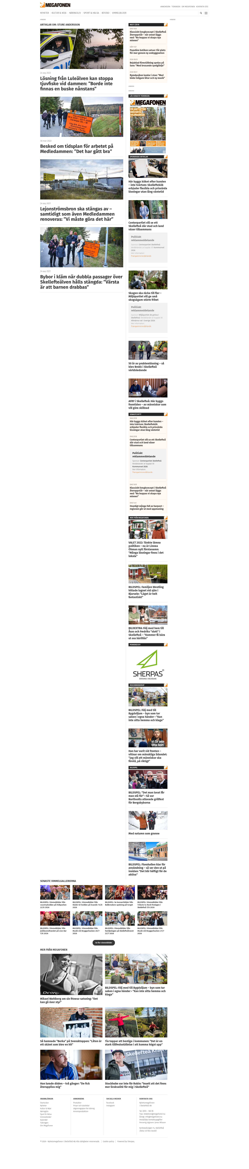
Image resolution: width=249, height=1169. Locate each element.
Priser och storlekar (81, 1106)
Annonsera (165, 7)
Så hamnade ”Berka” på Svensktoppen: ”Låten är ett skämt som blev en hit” (71, 1043)
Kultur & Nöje (59, 13)
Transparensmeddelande (141, 256)
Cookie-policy (108, 1141)
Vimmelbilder (119, 13)
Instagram (110, 1106)
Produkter (77, 1103)
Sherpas (130, 1141)
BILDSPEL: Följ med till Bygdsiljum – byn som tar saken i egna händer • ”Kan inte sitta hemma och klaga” (146, 715)
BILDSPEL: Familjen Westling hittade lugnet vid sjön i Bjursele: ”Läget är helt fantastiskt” (146, 592)
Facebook (110, 1103)
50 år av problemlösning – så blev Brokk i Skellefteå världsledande (146, 367)
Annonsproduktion (80, 1111)
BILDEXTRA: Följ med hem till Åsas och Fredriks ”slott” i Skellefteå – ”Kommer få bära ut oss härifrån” (147, 633)
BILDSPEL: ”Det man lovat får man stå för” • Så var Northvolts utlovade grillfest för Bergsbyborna (146, 797)
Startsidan (44, 1103)
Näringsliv (75, 13)
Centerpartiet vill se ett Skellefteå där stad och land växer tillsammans (146, 226)
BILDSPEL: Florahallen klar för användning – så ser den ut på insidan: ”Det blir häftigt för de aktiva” (148, 869)
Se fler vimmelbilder (103, 943)
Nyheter (44, 13)
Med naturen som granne (144, 833)
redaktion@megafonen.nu (154, 1114)
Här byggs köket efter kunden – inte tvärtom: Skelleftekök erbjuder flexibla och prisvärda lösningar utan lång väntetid (148, 186)
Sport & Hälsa (91, 13)
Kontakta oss (202, 7)
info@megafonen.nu (153, 1117)
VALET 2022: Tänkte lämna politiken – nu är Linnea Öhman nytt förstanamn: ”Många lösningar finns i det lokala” (146, 549)
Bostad (105, 13)
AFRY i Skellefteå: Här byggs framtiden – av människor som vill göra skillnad (147, 405)
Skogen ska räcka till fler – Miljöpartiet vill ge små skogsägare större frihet (145, 296)
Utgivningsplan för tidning (84, 1108)
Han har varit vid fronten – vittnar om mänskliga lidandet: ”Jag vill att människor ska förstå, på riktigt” (148, 756)
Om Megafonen (188, 7)
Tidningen (176, 7)
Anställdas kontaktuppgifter (150, 1120)
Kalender (44, 1120)
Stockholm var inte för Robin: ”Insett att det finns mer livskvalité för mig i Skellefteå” (135, 1085)
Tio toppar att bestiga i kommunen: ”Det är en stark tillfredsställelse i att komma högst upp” (134, 1043)
